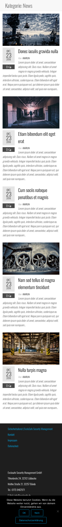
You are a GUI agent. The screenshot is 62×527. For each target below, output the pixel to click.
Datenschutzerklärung (31, 520)
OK (24, 512)
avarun (26, 58)
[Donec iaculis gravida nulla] (31, 29)
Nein (37, 512)
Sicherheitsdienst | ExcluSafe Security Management (30, 429)
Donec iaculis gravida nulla (38, 51)
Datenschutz (13, 446)
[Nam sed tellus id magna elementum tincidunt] (31, 258)
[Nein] (57, 511)
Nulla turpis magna (32, 369)
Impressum (12, 440)
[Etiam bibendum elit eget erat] (31, 112)
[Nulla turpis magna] (31, 348)
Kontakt (11, 434)
